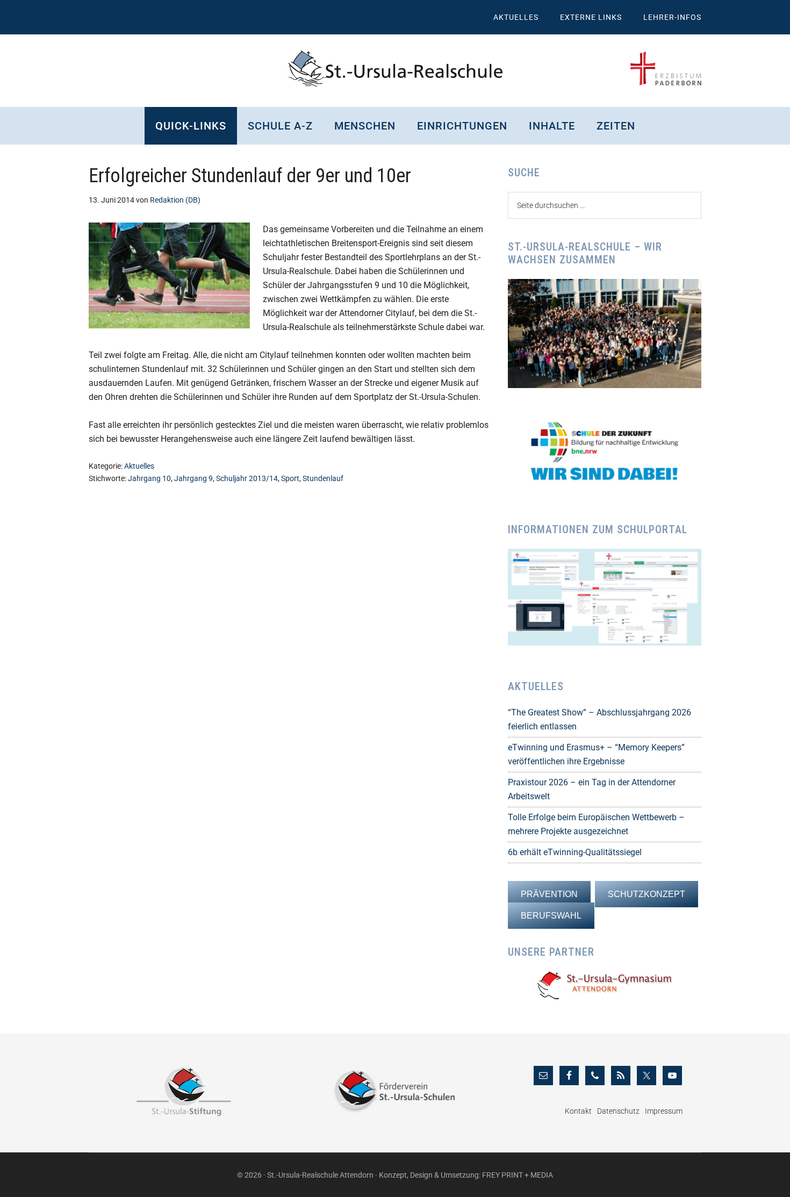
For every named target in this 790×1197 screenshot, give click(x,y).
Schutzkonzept (646, 894)
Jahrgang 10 (149, 478)
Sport (290, 478)
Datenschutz (618, 1111)
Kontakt (578, 1111)
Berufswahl (551, 915)
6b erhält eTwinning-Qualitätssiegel (575, 852)
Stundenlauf (323, 478)
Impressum (664, 1111)
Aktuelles (139, 466)
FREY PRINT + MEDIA (517, 1175)
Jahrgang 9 (193, 478)
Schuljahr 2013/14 (247, 478)
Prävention (549, 894)
